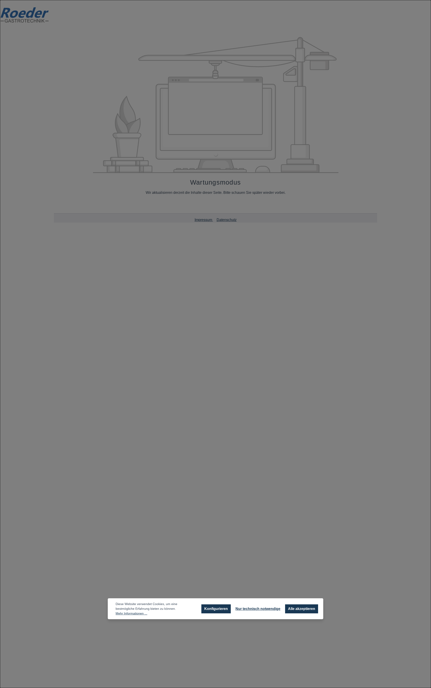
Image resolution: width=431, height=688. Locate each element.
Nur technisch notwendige (257, 609)
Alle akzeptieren (301, 609)
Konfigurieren (216, 609)
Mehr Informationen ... (131, 613)
